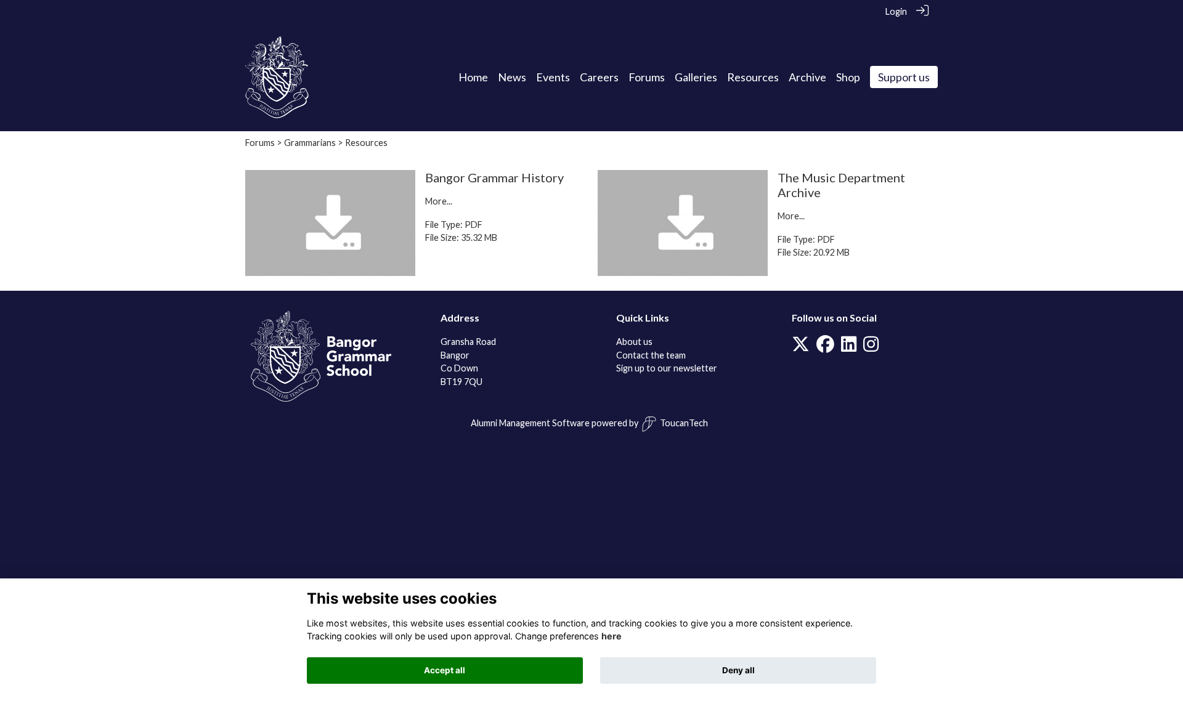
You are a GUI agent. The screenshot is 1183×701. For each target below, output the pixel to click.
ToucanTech (684, 423)
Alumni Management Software (530, 423)
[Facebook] (825, 347)
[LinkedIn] (848, 347)
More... (438, 201)
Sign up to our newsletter (666, 368)
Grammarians (310, 142)
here (611, 636)
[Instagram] (871, 347)
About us (634, 341)
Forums (260, 142)
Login (896, 11)
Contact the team (651, 355)
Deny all (738, 670)
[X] (801, 347)
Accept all (444, 670)
